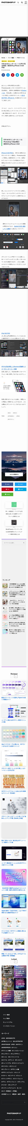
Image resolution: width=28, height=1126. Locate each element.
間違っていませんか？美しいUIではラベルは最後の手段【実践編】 (14, 955)
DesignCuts (11, 1038)
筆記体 (14, 1094)
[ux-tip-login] (14, 853)
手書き (15, 1091)
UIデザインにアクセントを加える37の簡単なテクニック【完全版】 (14, 792)
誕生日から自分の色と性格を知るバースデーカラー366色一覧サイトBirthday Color (17, 624)
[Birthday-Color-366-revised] (4, 624)
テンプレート (6, 1069)
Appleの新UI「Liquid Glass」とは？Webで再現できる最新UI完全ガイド (14, 911)
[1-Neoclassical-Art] (4, 602)
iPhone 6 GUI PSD (7, 153)
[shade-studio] (14, 758)
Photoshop (6, 1044)
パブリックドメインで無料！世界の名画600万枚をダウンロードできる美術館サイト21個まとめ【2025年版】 (17, 594)
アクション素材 (6, 1050)
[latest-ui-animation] (14, 830)
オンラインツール (14, 1057)
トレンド (17, 1072)
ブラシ (4, 1082)
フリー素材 (6, 1015)
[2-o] (4, 585)
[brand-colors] (14, 711)
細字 (19, 1094)
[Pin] (12, 75)
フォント (19, 1075)
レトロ (19, 1088)
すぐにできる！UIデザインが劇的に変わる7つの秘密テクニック (14, 932)
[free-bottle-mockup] (14, 805)
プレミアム (21, 1082)
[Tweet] (8, 75)
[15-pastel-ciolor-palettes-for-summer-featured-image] (4, 631)
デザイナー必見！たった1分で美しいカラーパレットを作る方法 (13, 769)
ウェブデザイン (16, 1054)
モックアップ (12, 1085)
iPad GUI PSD (6, 333)
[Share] (3, 75)
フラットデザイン (7, 1078)
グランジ (11, 1060)
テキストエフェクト (18, 1063)
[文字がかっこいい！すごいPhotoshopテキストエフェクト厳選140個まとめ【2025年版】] (20, 984)
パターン (4, 1075)
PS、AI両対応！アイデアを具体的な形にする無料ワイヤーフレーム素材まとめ (14, 512)
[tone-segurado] (14, 781)
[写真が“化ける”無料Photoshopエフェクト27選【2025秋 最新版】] (8, 971)
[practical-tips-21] (14, 922)
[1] (14, 687)
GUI (9, 413)
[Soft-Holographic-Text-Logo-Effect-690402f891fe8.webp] (14, 877)
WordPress (6, 1047)
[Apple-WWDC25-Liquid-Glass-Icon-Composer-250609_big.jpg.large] (14, 901)
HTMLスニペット (7, 1041)
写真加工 (9, 1091)
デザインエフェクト (7, 1072)
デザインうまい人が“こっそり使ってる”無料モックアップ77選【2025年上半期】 (14, 817)
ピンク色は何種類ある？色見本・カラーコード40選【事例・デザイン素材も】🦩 (17, 616)
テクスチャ (5, 1066)
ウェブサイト (6, 1054)
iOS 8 (15, 413)
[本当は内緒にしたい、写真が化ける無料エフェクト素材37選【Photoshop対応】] (8, 984)
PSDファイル (4, 61)
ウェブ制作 (6, 1018)
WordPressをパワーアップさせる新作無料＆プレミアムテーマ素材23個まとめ (14, 530)
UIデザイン (11, 419)
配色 (24, 1094)
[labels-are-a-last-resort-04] (14, 944)
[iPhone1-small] (14, 356)
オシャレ (4, 1057)
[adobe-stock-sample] (4, 609)
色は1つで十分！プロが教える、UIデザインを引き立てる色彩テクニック (13, 745)
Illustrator (18, 1041)
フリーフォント (18, 1078)
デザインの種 (15, 1069)
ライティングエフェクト (9, 1088)
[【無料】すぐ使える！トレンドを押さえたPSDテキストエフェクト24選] (8, 997)
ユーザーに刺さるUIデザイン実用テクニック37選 (14, 721)
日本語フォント (6, 1094)
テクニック (13, 1066)
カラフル (4, 1060)
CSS (3, 1038)
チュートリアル (7, 1022)
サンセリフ (19, 1060)
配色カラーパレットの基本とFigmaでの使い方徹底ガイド (14, 698)
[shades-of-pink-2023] (4, 616)
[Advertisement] (14, 21)
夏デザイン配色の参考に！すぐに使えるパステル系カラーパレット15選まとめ (17, 631)
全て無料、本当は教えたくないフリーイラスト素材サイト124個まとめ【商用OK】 (17, 609)
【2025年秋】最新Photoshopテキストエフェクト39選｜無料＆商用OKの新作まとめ (14, 889)
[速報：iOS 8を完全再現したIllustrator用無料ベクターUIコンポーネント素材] (14, 391)
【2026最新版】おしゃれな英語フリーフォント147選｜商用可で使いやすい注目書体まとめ (17, 585)
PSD (18, 416)
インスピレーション (9, 1026)
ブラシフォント (12, 1082)
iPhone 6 (11, 416)
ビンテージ (12, 1075)
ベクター (4, 1085)
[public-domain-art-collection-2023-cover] (4, 593)
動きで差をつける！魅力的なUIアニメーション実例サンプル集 (14, 841)
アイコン (14, 1047)
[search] (23, 543)
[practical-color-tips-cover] (14, 734)
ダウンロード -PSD (11, 61)
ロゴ (3, 1091)
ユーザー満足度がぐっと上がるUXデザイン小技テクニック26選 (14, 864)
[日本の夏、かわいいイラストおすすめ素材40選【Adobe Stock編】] (20, 997)
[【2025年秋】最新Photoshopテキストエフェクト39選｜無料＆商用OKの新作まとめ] (20, 971)
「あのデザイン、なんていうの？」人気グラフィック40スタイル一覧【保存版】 (17, 602)
